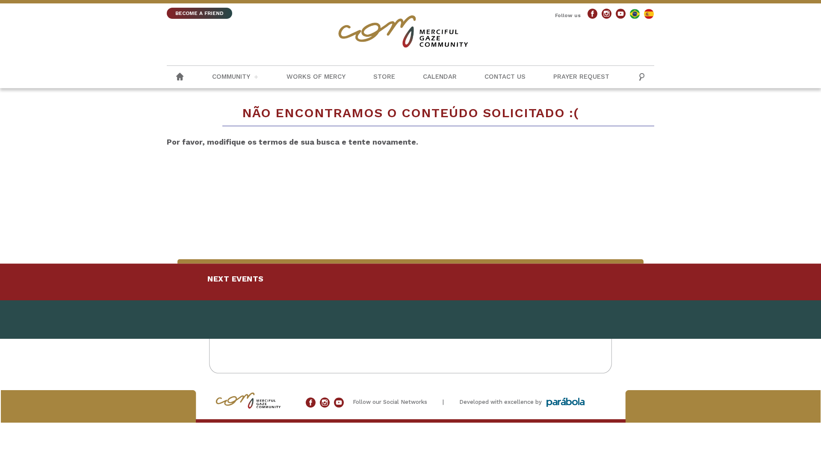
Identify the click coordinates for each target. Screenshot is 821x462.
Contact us (505, 76)
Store (384, 76)
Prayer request (581, 76)
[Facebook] (592, 14)
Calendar (440, 76)
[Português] (634, 14)
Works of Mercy (316, 76)
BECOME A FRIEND (199, 13)
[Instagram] (606, 14)
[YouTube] (620, 14)
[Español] (649, 14)
